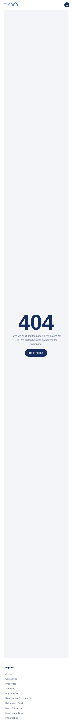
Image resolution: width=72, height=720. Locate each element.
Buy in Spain (12, 693)
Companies (11, 678)
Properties (10, 683)
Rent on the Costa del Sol (18, 698)
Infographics (11, 717)
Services (9, 688)
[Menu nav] (66, 4)
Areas (8, 674)
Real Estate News (14, 713)
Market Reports (13, 708)
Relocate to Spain (14, 703)
